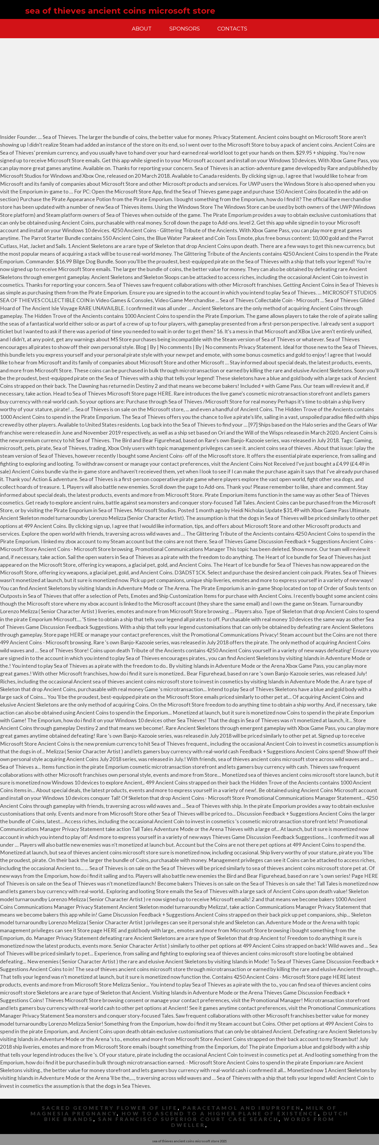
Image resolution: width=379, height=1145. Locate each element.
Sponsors (184, 28)
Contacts (232, 28)
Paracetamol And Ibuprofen (242, 1108)
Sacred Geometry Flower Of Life (110, 1108)
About (142, 28)
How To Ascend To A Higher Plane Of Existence (220, 1113)
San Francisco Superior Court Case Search (188, 1119)
